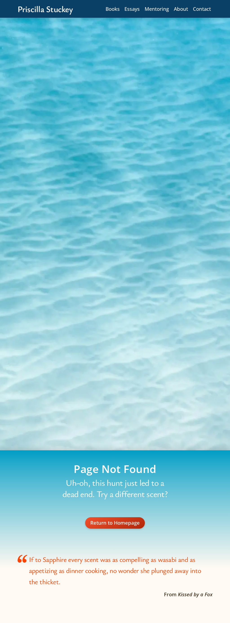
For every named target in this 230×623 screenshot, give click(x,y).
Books (113, 9)
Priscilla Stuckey (45, 9)
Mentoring (157, 9)
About (181, 9)
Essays (132, 9)
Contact (202, 9)
